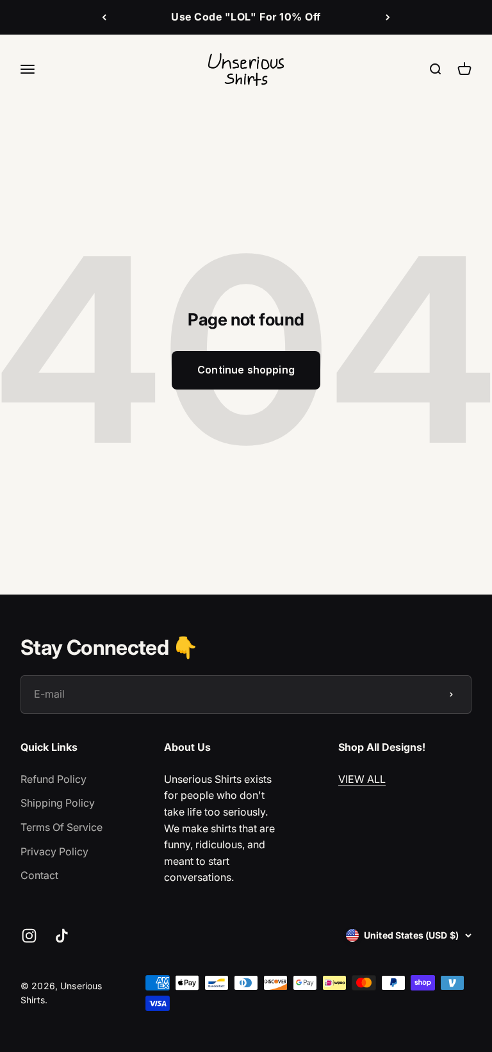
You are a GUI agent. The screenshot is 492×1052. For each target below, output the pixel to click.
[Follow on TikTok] (61, 935)
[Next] (388, 17)
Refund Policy (53, 779)
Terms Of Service (61, 827)
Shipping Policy (57, 802)
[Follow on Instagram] (29, 935)
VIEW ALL (362, 779)
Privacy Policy (54, 851)
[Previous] (104, 17)
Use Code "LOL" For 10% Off (246, 16)
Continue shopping (246, 369)
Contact (39, 875)
